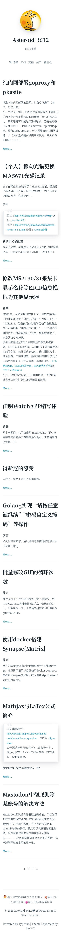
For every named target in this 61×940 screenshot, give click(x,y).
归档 (23, 62)
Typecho (24, 924)
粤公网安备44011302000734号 (25, 897)
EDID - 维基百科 (12, 370)
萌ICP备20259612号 (40, 902)
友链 (31, 62)
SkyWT (30, 928)
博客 (15, 62)
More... (7, 148)
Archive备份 (18, 220)
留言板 (48, 62)
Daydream (47, 924)
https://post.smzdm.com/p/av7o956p (33, 215)
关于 (38, 62)
